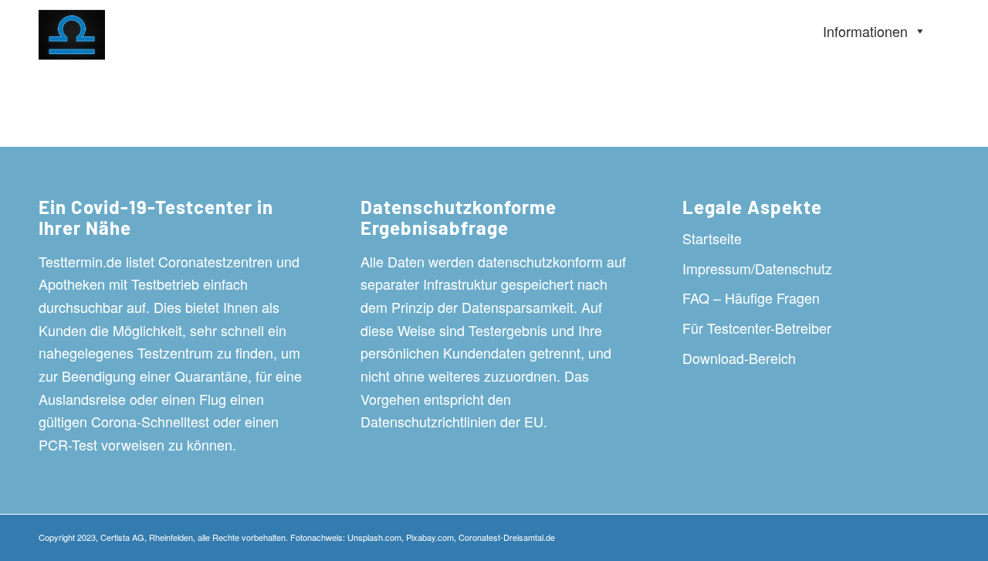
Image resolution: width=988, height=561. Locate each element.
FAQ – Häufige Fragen (751, 297)
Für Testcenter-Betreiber (756, 328)
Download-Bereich (739, 358)
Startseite (712, 238)
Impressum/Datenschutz (757, 268)
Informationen (865, 31)
